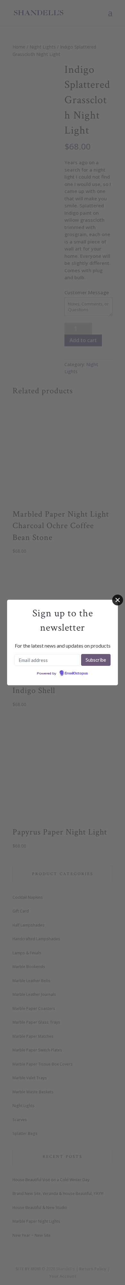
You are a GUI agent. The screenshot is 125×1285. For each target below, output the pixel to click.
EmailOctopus (76, 673)
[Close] (117, 600)
